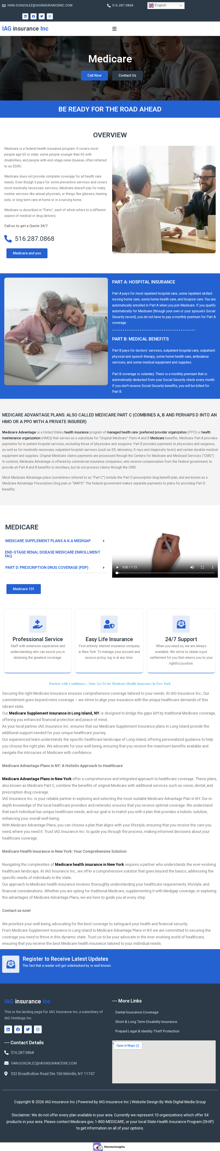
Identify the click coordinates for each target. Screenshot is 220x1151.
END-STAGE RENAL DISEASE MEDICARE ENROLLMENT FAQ (52, 554)
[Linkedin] (25, 16)
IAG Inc (25, 28)
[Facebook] (34, 16)
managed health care (122, 432)
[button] (114, 29)
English (160, 5)
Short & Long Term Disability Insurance (146, 1022)
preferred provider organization (163, 432)
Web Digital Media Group (185, 1102)
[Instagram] (50, 16)
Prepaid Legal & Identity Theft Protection (147, 1031)
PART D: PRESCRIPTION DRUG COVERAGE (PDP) (46, 567)
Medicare (157, 438)
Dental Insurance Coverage (136, 1012)
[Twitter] (42, 16)
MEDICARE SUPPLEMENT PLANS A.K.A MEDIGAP (48, 540)
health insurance (76, 432)
